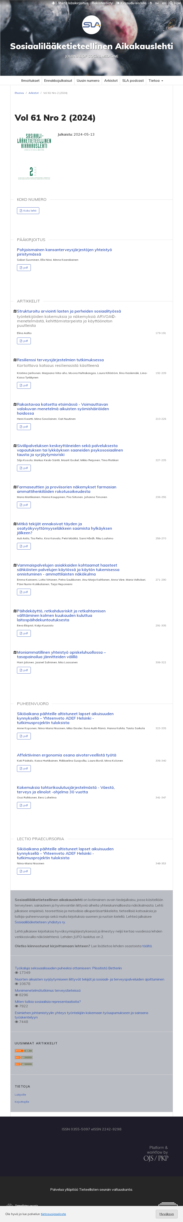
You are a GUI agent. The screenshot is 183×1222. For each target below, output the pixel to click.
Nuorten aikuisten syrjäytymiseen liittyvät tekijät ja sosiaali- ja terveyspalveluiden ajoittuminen (89, 979)
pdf (25, 267)
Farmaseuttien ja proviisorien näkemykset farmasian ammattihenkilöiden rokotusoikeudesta (66, 489)
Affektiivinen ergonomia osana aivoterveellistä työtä (66, 755)
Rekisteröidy (102, 3)
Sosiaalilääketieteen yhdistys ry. (40, 922)
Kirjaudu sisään (133, 3)
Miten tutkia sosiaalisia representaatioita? (48, 1001)
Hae (177, 3)
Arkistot (111, 80)
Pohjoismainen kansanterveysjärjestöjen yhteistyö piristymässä (64, 252)
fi (151, 3)
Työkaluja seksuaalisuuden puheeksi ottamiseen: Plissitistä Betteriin (68, 968)
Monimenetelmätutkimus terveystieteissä (48, 990)
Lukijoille (20, 1094)
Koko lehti (29, 210)
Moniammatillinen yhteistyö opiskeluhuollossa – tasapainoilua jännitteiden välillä (61, 654)
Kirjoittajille (22, 1101)
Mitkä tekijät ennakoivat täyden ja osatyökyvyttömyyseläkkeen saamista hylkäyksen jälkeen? (64, 528)
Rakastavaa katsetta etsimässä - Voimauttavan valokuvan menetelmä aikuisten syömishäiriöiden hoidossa (63, 409)
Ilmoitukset (30, 80)
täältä (147, 946)
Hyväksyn (167, 1214)
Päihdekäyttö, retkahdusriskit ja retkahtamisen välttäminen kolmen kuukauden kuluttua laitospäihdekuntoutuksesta (61, 615)
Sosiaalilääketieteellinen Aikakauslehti (91, 46)
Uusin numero (88, 80)
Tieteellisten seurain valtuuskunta (105, 1189)
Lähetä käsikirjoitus (71, 3)
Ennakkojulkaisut (58, 80)
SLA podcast (133, 80)
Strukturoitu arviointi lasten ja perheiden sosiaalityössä (69, 318)
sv (157, 3)
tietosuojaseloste (53, 1214)
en (164, 3)
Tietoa (154, 80)
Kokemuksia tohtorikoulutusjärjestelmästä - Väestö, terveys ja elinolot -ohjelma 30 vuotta (66, 789)
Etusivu (19, 92)
